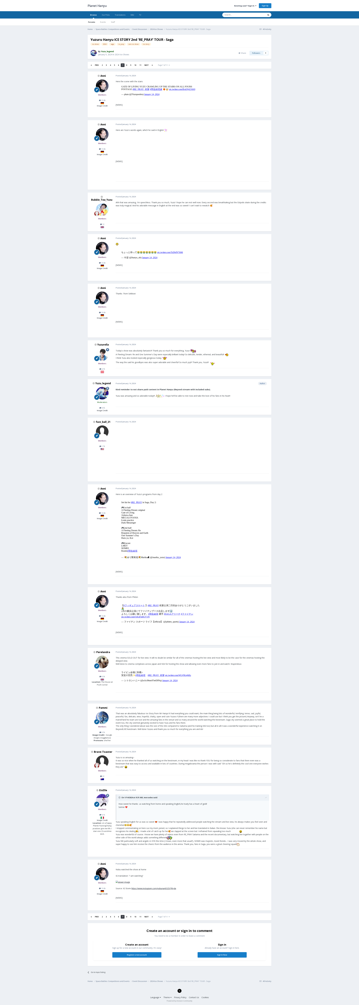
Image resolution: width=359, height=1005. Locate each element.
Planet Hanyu (97, 6)
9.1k (103, 814)
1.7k (103, 446)
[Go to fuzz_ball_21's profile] (102, 431)
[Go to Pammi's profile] (102, 717)
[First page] (91, 65)
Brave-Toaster (103, 751)
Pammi (103, 707)
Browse (93, 15)
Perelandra (103, 652)
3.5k (103, 732)
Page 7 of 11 (163, 65)
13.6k (103, 100)
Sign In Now (222, 955)
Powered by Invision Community (179, 1001)
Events (103, 22)
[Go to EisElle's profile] (102, 800)
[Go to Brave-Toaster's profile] (102, 761)
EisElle (103, 790)
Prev (97, 65)
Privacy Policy (180, 997)
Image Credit (102, 105)
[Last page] (152, 65)
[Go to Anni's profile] (102, 86)
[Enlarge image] (123, 882)
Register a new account (137, 955)
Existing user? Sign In (244, 5)
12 (103, 224)
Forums (91, 22)
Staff (113, 22)
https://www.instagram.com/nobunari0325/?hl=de (153, 888)
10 (135, 65)
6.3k (103, 676)
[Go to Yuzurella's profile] (102, 354)
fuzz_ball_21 (103, 421)
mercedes (148, 797)
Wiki (132, 15)
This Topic (257, 15)
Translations (120, 15)
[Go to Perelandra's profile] (102, 662)
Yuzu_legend (103, 383)
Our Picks (106, 15)
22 (103, 776)
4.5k (103, 408)
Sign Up (265, 5)
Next (146, 65)
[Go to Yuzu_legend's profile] (93, 53)
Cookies (205, 997)
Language (155, 997)
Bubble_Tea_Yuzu (101, 199)
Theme (166, 997)
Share (243, 53)
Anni (103, 75)
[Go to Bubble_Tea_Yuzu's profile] (102, 209)
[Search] (268, 15)
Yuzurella (103, 344)
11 (140, 65)
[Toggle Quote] (119, 797)
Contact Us (194, 997)
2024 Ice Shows (122, 54)
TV (140, 15)
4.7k (103, 369)
